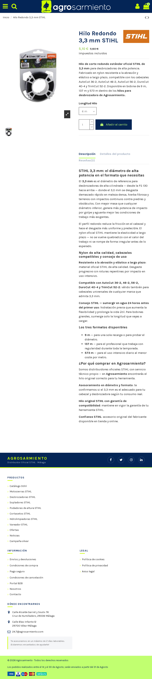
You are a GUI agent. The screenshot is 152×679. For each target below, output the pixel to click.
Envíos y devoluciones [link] (23, 559)
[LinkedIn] (141, 460)
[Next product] (148, 17)
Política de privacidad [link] (95, 565)
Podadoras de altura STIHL (25, 508)
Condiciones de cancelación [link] (26, 577)
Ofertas (14, 530)
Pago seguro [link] (17, 571)
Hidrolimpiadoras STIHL (23, 519)
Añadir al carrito (116, 124)
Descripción (87, 154)
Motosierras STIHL (21, 491)
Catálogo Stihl (18, 486)
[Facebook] (111, 460)
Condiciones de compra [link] (24, 565)
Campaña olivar (19, 541)
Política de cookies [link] (93, 559)
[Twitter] (121, 460)
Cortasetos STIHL (20, 513)
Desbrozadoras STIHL (22, 497)
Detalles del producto (115, 154)
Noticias (15, 535)
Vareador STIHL (19, 524)
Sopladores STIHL (20, 502)
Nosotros (15, 588)
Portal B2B (16, 583)
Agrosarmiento (116, 374)
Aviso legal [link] (88, 571)
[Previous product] (146, 17)
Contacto (15, 594)
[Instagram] (131, 460)
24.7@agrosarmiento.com (27, 631)
